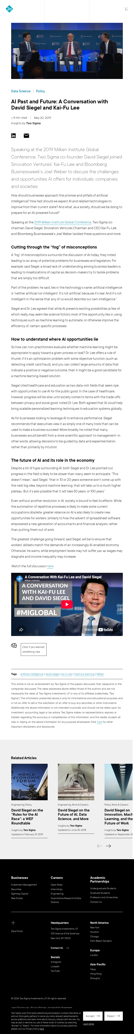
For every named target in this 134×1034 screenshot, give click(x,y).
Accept (90, 1016)
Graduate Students (100, 893)
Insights (16, 123)
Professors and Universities (104, 897)
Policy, (108, 804)
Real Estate (17, 898)
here (42, 1029)
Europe (95, 950)
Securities (16, 889)
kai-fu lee (66, 674)
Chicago (94, 936)
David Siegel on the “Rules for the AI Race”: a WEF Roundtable (27, 817)
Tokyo (93, 969)
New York (94, 927)
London (94, 955)
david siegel (52, 674)
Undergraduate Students (103, 888)
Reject (111, 1016)
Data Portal (17, 931)
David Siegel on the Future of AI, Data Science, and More (74, 814)
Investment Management (24, 884)
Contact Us (96, 902)
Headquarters (60, 923)
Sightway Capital (19, 893)
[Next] (108, 846)
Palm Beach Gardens (101, 941)
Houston (94, 932)
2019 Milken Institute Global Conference (62, 222)
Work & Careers (80, 804)
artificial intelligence (31, 674)
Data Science (21, 91)
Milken (100, 674)
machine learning (84, 674)
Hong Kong (96, 973)
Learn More (88, 1024)
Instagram (56, 962)
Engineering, (18, 804)
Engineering (57, 893)
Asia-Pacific (98, 964)
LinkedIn (55, 966)
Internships (56, 889)
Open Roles (56, 884)
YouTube (55, 971)
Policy (40, 91)
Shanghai (95, 978)
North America (99, 923)
